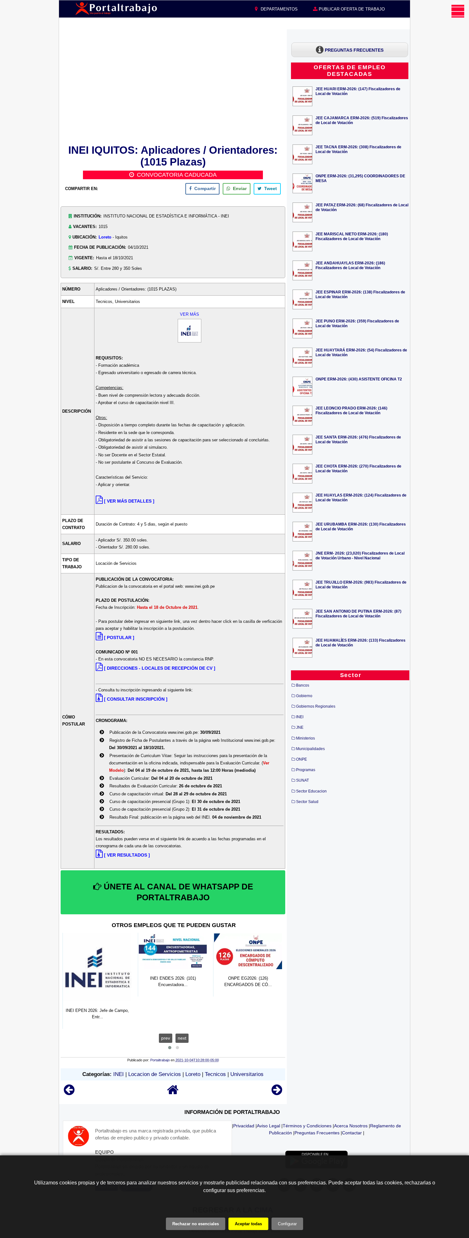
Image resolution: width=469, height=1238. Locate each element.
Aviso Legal (268, 1125)
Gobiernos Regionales (315, 706)
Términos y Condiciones (307, 1125)
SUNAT (302, 780)
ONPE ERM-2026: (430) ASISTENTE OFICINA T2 (359, 379)
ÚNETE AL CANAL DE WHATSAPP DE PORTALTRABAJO (177, 892)
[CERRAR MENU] (457, 11)
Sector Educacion (311, 791)
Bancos (302, 685)
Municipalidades (310, 749)
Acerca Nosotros (351, 1125)
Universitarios (247, 1074)
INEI (118, 1074)
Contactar (352, 1132)
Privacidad (243, 1125)
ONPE (301, 759)
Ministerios (305, 738)
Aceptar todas (248, 1223)
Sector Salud (307, 802)
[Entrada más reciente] (69, 1092)
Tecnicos (215, 1074)
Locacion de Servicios (154, 1074)
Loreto (105, 237)
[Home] (173, 1092)
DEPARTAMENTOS (278, 9)
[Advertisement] (173, 85)
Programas (305, 770)
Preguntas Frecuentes (316, 1132)
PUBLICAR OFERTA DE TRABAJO (351, 9)
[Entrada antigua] (277, 1092)
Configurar (287, 1223)
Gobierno (304, 696)
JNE (299, 727)
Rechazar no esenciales (195, 1223)
